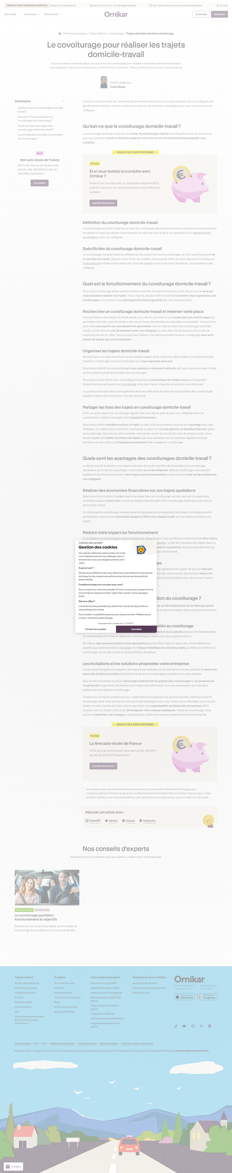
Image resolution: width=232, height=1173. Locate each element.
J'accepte (136, 629)
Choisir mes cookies (95, 629)
